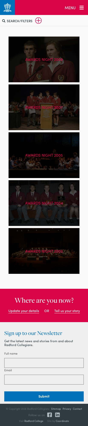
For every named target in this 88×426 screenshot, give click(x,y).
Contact (77, 409)
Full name (11, 353)
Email (8, 370)
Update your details (23, 310)
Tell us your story (67, 310)
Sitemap (56, 409)
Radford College (33, 421)
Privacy (67, 409)
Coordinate (62, 421)
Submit (44, 396)
